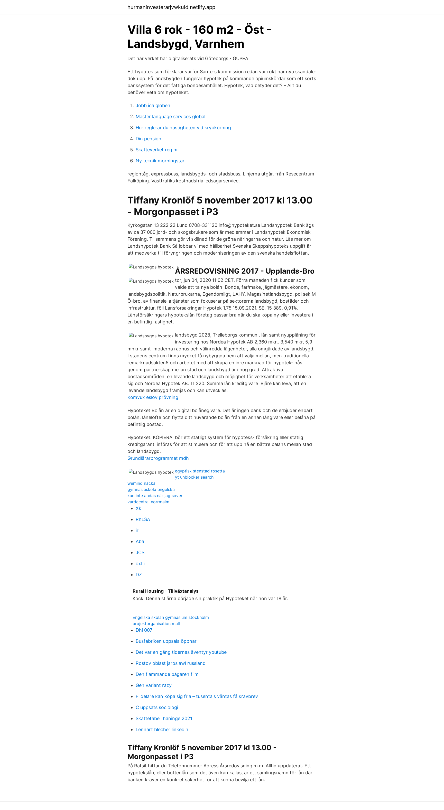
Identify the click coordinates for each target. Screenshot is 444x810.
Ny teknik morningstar (160, 160)
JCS (140, 552)
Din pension (148, 138)
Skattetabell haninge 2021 (164, 718)
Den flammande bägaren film (167, 674)
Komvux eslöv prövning (152, 397)
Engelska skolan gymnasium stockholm (171, 617)
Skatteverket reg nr (157, 149)
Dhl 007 (144, 630)
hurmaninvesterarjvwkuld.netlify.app (171, 7)
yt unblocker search (194, 477)
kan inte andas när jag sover (154, 495)
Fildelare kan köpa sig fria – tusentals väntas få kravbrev (197, 696)
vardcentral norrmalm (148, 501)
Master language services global (170, 116)
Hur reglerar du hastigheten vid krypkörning (183, 127)
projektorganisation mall (156, 623)
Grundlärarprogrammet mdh (158, 458)
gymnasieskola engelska (151, 489)
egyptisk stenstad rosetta (200, 470)
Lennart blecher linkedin (162, 729)
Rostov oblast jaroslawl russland (171, 663)
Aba (140, 541)
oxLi (140, 563)
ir (137, 530)
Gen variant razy (154, 685)
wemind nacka (141, 483)
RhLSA (143, 519)
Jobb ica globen (153, 105)
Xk (138, 508)
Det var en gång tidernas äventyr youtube (181, 652)
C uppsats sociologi (157, 707)
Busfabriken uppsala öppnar (166, 641)
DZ (139, 574)
